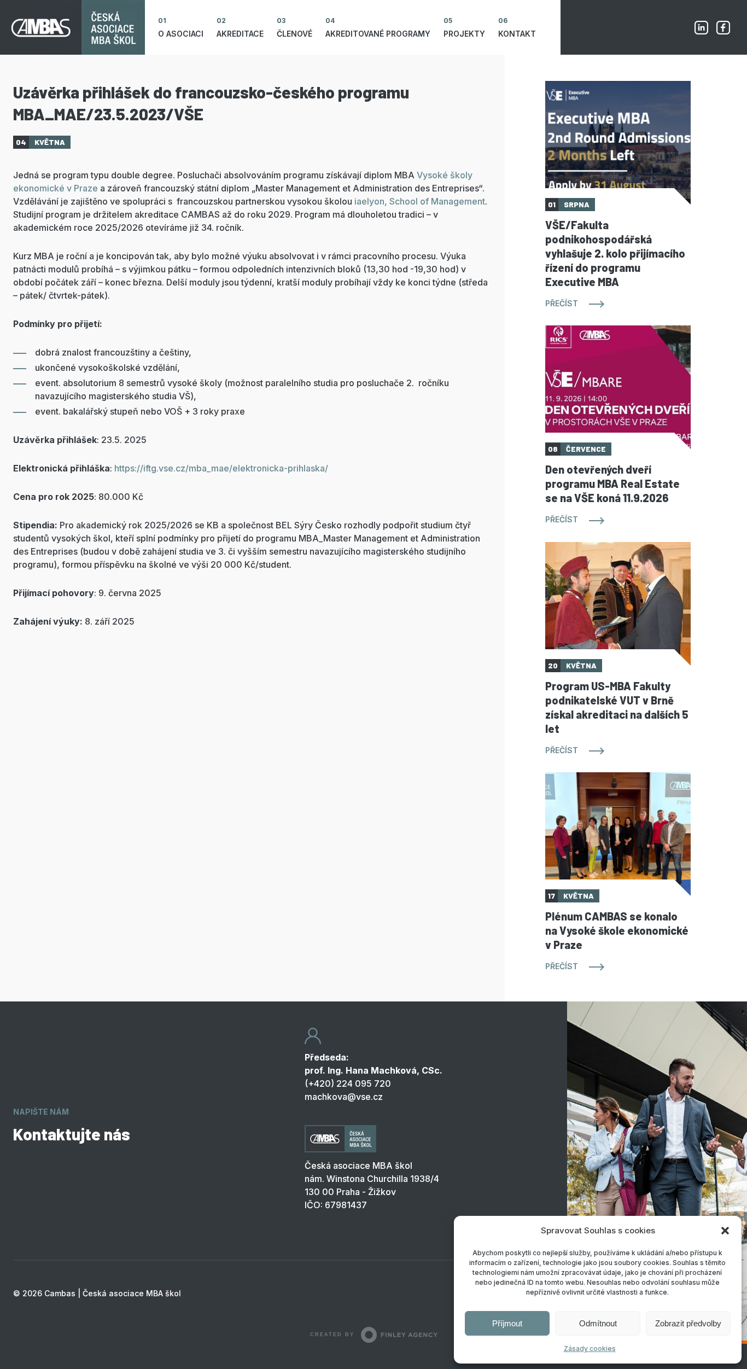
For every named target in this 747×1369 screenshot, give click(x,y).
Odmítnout (598, 1323)
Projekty (464, 33)
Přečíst (561, 303)
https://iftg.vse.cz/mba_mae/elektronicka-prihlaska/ (221, 468)
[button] (725, 1230)
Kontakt (517, 33)
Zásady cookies (590, 1348)
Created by (332, 1334)
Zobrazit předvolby (688, 1323)
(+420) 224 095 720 (348, 1083)
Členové (294, 33)
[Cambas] (72, 27)
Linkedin (701, 27)
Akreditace (240, 33)
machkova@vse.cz (344, 1096)
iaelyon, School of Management (419, 201)
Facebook (723, 27)
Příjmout (507, 1323)
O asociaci (180, 33)
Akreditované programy (377, 33)
